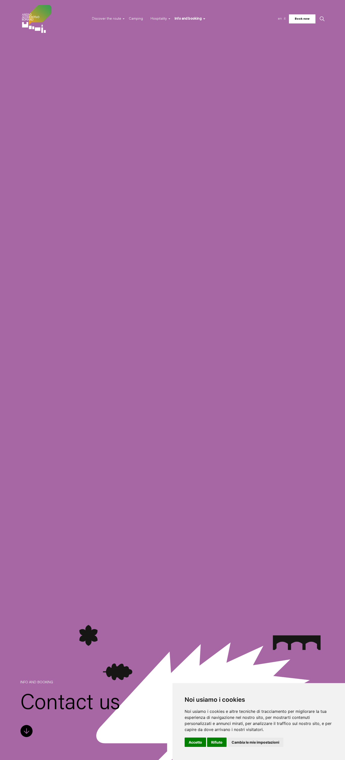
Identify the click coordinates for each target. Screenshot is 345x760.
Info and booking (188, 19)
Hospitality (159, 19)
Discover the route (106, 19)
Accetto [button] (195, 742)
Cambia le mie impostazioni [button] (255, 742)
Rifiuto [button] (217, 742)
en (280, 19)
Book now (302, 18)
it (285, 19)
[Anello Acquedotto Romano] (36, 19)
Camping (136, 19)
